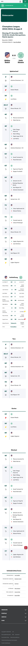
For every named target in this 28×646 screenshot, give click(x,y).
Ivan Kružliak (17, 42)
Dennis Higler (17, 592)
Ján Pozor (17, 583)
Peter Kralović (17, 588)
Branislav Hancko (18, 578)
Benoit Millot (17, 595)
